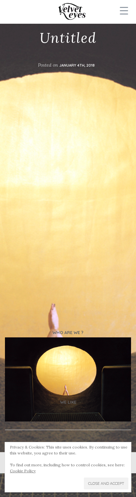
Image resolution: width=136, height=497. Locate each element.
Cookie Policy (23, 470)
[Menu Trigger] (124, 10)
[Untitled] (68, 379)
